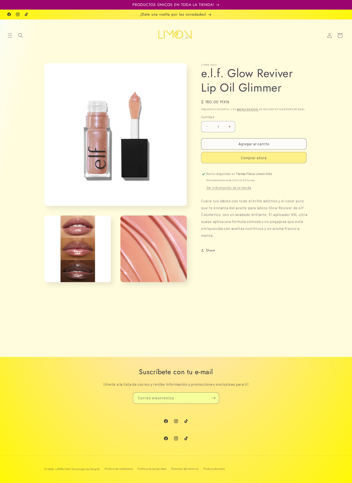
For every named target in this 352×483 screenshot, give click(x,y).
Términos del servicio (185, 468)
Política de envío (214, 468)
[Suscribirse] (213, 398)
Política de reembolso (119, 468)
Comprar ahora (254, 158)
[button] (10, 35)
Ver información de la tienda (228, 188)
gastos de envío (248, 109)
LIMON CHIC (63, 469)
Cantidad (207, 117)
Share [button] (210, 250)
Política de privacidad (152, 468)
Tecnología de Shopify (85, 469)
